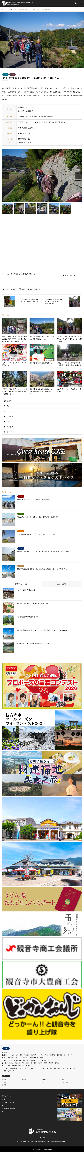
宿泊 (8, 422)
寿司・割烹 (26, 1060)
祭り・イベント (45, 1055)
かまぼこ (33, 1063)
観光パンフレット (13, 432)
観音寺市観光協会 (37, 1149)
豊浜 (63, 1079)
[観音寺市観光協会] (17, 3)
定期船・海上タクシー (59, 1068)
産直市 (51, 1063)
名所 (58, 1055)
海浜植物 (26, 1055)
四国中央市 (65, 1082)
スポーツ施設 (10, 1057)
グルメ (9, 411)
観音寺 (24, 1079)
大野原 (12, 74)
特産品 (11, 1063)
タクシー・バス (21, 1068)
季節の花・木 (35, 1055)
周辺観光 (4, 1052)
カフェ (39, 1060)
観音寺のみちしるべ (22, 584)
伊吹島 (4, 1079)
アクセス (10, 427)
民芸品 (45, 1063)
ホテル (8, 1065)
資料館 (53, 1055)
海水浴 (25, 1057)
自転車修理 (12, 1068)
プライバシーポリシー (8, 1096)
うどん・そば (12, 1060)
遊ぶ (8, 406)
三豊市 (24, 1082)
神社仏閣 (69, 1055)
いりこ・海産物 (24, 1063)
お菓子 (40, 1063)
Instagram (44, 1137)
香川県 (4, 1085)
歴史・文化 (15, 1055)
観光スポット (11, 401)
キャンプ (18, 1057)
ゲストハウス (20, 1065)
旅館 (13, 1065)
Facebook (40, 1137)
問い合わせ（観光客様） (42, 1141)
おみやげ (10, 416)
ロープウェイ (71, 1068)
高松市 (44, 1082)
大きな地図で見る (71, 275)
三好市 (4, 1082)
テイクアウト (52, 1060)
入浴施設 (31, 1057)
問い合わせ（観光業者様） (59, 1141)
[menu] (80, 3)
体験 (36, 1057)
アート (63, 1055)
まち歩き (5, 74)
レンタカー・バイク (34, 1068)
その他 (42, 1057)
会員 (3, 1099)
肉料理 (33, 1060)
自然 (21, 1055)
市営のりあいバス (9, 1071)
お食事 (19, 1060)
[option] (42, 175)
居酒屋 (44, 1060)
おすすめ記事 (61, 584)
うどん (17, 1063)
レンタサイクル (46, 1068)
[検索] (76, 3)
